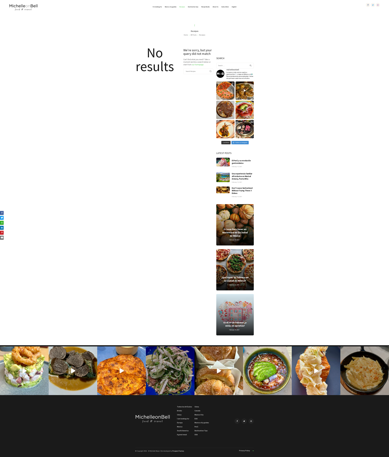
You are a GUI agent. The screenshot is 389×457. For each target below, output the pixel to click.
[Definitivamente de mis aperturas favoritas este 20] (245, 90)
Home (186, 35)
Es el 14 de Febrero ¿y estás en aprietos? (235, 324)
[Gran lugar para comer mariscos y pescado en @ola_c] (267, 370)
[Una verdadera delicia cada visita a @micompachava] (245, 110)
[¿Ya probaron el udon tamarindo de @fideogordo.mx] (170, 370)
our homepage (198, 65)
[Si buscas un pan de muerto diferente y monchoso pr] (218, 370)
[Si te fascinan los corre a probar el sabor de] (316, 370)
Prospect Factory (178, 451)
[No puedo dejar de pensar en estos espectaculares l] (225, 129)
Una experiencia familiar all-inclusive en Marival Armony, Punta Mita (242, 176)
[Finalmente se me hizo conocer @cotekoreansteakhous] (245, 129)
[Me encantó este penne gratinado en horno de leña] (364, 370)
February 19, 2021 (237, 166)
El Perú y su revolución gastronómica (241, 161)
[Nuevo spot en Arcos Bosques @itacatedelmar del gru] (121, 370)
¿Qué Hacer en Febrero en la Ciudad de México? (235, 279)
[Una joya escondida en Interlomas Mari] (24, 370)
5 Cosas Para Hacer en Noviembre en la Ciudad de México (235, 232)
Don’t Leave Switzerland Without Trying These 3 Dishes (242, 190)
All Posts (194, 35)
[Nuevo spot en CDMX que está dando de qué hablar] (73, 370)
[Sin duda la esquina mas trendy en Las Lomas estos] (225, 110)
